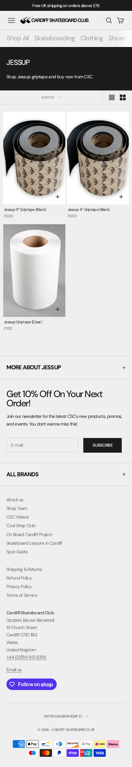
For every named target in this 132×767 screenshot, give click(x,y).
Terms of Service (21, 595)
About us (14, 499)
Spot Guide (17, 552)
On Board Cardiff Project (29, 534)
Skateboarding (54, 38)
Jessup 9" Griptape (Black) (89, 209)
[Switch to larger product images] (112, 97)
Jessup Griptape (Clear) (23, 322)
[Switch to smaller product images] (123, 97)
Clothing (91, 38)
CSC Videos (17, 517)
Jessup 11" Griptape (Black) (25, 209)
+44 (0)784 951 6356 (26, 657)
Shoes (117, 38)
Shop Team (17, 508)
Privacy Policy (19, 586)
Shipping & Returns (24, 569)
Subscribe (102, 445)
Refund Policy (19, 578)
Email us (13, 669)
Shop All (18, 38)
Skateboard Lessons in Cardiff (34, 543)
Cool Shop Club (20, 525)
